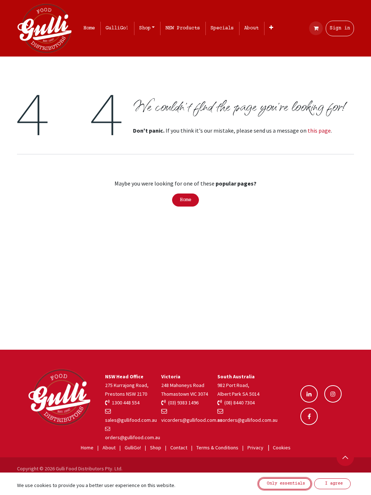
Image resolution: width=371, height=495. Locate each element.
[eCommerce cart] (316, 28)
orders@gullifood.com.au (132, 437)
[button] (345, 457)
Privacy (255, 447)
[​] (309, 394)
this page (319, 130)
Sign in (340, 28)
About (109, 447)
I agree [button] (332, 483)
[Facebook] (309, 416)
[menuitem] (90, 28)
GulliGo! (133, 447)
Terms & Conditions (217, 447)
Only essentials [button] (285, 483)
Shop (155, 447)
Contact (178, 447)
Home (185, 200)
